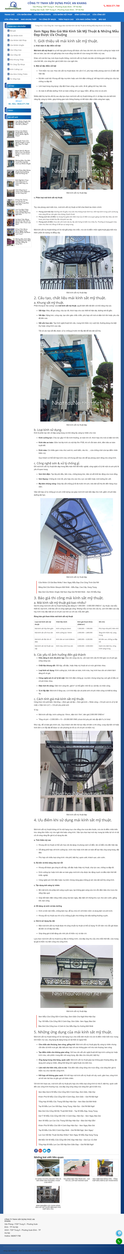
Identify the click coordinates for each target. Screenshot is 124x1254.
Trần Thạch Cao (66, 19)
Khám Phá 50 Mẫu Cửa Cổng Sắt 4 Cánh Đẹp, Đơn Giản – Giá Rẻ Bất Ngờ (68, 1096)
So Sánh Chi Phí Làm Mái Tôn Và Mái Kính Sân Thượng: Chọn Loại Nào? (48, 1180)
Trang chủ (9, 14)
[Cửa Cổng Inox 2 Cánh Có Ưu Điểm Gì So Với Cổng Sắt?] (11, 193)
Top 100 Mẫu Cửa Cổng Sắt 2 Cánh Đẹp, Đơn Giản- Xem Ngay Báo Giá (67, 1021)
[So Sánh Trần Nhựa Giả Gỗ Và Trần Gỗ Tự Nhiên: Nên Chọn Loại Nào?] (11, 222)
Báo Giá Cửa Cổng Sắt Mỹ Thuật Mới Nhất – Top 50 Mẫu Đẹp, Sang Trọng (68, 1111)
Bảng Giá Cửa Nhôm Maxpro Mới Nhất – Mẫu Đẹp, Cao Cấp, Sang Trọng (68, 587)
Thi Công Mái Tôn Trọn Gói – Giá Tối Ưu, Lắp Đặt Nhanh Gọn (76, 1180)
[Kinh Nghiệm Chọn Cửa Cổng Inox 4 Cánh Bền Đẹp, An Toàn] (11, 183)
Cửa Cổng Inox (11, 19)
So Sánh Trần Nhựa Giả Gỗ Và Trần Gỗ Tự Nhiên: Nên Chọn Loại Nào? (23, 221)
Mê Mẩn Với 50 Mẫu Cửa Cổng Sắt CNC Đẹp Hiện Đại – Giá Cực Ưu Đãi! (68, 1139)
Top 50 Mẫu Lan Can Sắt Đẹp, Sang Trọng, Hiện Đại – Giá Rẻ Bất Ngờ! (67, 1106)
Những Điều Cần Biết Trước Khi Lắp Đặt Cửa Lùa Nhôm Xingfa (23, 162)
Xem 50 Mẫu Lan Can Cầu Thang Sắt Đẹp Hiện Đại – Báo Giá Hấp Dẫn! (67, 1120)
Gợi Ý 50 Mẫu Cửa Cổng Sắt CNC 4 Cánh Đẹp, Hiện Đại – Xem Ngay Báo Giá (70, 1115)
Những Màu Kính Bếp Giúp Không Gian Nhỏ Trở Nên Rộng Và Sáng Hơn (23, 241)
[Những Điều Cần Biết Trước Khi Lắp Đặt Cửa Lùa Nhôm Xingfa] (11, 164)
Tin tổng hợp (15, 79)
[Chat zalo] (119, 1233)
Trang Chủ (39, 25)
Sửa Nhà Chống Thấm (86, 19)
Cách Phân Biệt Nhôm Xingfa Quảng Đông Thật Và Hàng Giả (23, 171)
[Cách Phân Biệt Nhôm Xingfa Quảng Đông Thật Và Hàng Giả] (11, 173)
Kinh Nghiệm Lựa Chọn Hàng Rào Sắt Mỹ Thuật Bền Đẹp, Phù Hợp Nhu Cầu (48, 1207)
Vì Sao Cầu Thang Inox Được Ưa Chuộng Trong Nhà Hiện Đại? (22, 202)
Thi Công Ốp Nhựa (47, 19)
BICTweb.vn (45, 1250)
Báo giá (102, 19)
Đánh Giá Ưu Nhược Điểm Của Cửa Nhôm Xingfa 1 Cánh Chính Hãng (22, 153)
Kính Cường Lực (82, 14)
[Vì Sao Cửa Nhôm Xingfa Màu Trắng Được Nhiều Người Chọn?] (11, 134)
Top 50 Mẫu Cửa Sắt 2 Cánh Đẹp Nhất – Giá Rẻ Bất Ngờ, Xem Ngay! (66, 1130)
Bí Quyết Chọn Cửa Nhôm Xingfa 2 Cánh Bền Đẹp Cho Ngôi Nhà (22, 143)
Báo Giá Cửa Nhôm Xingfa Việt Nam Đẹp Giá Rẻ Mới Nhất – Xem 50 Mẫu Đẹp (70, 592)
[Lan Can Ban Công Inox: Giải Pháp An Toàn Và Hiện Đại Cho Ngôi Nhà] (11, 213)
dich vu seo (23, 1250)
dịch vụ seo (32, 1250)
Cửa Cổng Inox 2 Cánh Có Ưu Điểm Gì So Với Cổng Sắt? (22, 191)
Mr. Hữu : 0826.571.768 (18, 104)
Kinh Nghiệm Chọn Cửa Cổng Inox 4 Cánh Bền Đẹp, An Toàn (22, 182)
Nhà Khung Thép (28, 19)
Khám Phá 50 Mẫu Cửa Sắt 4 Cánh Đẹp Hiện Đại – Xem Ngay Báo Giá (67, 1125)
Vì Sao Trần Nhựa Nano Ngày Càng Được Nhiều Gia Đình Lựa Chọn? (22, 231)
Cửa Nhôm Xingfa (42, 14)
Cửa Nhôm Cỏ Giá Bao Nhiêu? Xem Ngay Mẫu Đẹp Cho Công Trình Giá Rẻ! (69, 582)
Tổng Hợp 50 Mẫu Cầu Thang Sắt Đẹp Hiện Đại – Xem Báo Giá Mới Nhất (67, 1101)
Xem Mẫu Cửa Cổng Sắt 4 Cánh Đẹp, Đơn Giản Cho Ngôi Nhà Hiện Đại (67, 1016)
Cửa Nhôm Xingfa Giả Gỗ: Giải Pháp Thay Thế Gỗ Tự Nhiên (22, 122)
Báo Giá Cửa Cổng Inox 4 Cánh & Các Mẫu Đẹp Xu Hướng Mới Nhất (66, 1026)
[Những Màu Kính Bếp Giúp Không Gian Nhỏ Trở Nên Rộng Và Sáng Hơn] (11, 242)
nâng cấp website (10, 1250)
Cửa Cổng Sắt (99, 14)
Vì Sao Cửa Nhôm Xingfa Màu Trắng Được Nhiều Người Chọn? (22, 133)
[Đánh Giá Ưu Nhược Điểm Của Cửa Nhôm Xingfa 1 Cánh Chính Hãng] (11, 154)
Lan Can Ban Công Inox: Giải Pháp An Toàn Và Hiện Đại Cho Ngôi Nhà (22, 212)
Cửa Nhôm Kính (24, 14)
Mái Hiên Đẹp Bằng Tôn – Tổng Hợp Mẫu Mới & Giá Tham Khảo (105, 1180)
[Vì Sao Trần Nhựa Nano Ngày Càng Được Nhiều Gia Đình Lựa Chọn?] (11, 232)
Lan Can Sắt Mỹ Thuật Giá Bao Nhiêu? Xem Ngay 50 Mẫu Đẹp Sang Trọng (68, 1134)
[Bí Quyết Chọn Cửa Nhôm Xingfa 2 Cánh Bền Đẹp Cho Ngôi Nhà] (11, 144)
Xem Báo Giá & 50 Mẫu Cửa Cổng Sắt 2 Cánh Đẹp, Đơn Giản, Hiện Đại (67, 1092)
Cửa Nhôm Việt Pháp (62, 14)
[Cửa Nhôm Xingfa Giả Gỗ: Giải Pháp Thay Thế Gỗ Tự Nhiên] (11, 124)
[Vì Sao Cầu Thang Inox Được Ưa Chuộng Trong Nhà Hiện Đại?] (11, 203)
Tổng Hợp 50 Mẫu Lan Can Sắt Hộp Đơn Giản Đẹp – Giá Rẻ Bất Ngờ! (66, 1144)
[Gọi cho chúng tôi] (119, 1242)
